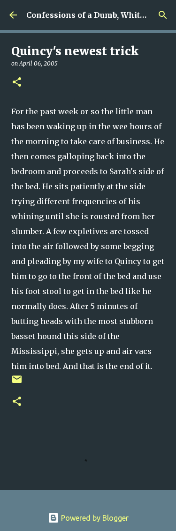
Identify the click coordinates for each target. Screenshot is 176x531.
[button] (17, 82)
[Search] (162, 15)
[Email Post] (17, 383)
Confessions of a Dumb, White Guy (94, 15)
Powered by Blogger (94, 518)
